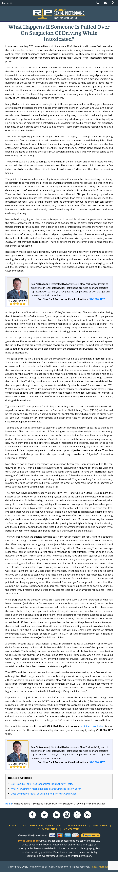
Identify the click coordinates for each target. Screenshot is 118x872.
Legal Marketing (101, 866)
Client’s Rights (47, 829)
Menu (5, 3)
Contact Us (71, 829)
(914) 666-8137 (96, 299)
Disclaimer (100, 825)
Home (8, 803)
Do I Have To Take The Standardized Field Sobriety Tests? (42, 783)
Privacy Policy (77, 825)
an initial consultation (92, 726)
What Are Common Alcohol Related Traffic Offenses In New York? (46, 788)
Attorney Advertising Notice (41, 825)
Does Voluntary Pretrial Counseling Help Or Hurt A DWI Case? (44, 793)
